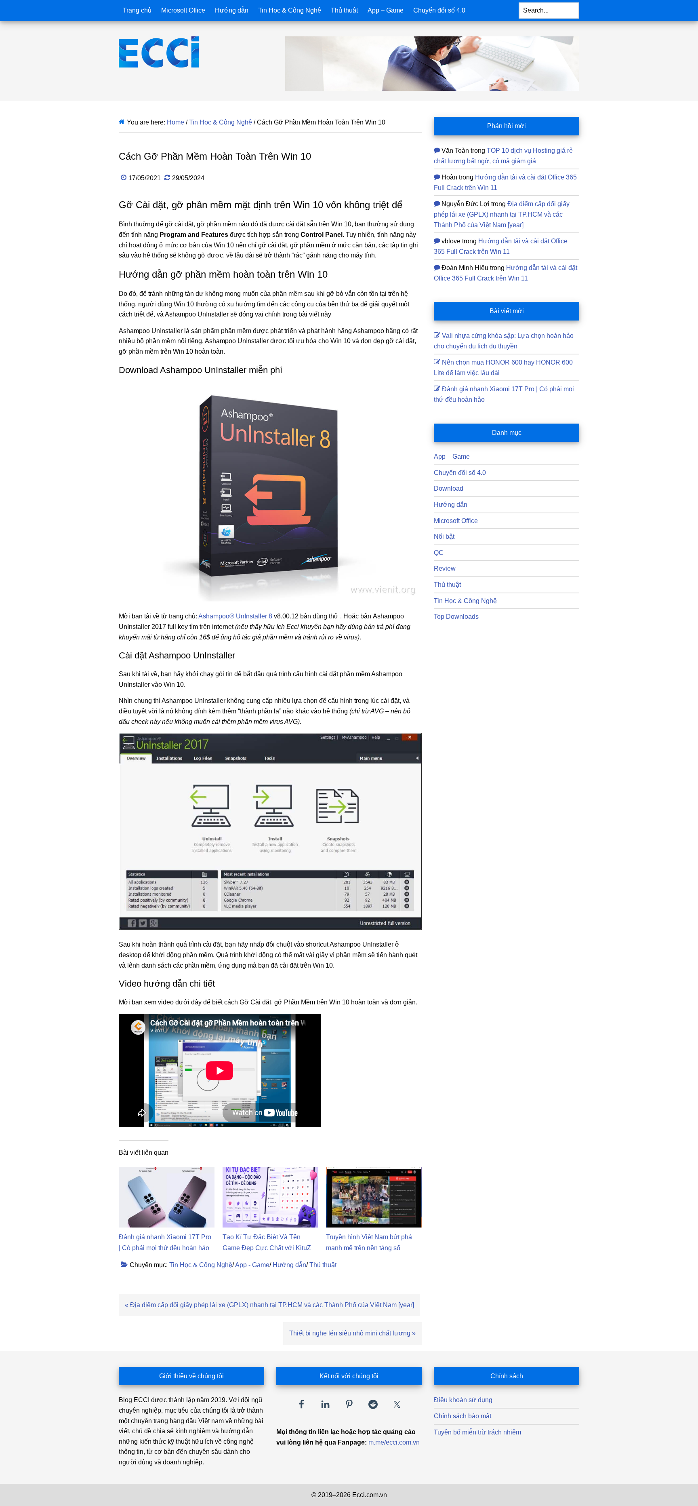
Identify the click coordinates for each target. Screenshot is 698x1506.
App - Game (252, 1264)
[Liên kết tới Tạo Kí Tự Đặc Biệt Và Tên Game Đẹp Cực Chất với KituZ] (270, 1172)
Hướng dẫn (289, 1264)
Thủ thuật (322, 1264)
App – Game (452, 456)
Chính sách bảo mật (462, 1416)
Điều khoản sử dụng (463, 1399)
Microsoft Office (456, 520)
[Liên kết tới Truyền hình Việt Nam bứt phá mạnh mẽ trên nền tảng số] (374, 1172)
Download (448, 488)
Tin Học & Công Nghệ (200, 1264)
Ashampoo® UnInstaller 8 (235, 616)
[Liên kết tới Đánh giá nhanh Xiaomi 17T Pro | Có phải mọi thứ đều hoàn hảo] (166, 1172)
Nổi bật (444, 536)
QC (439, 552)
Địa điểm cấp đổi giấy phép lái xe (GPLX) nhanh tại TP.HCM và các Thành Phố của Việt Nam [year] (502, 214)
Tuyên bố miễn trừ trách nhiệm (477, 1432)
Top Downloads (456, 616)
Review (445, 568)
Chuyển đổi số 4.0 (460, 472)
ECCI (173, 51)
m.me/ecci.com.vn (394, 1442)
